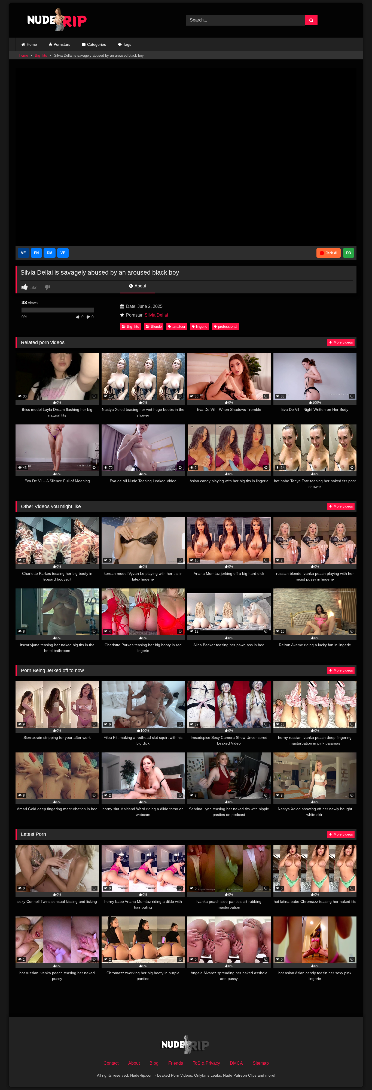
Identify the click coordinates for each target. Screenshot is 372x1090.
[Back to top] (355, 1073)
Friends (175, 1063)
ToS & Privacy (206, 1063)
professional (227, 326)
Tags (127, 44)
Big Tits (41, 55)
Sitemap (261, 1063)
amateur (178, 326)
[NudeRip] (54, 20)
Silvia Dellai (156, 315)
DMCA (236, 1063)
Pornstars (62, 44)
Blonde (156, 326)
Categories (96, 44)
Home (32, 44)
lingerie (201, 326)
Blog (154, 1063)
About (140, 286)
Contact (110, 1063)
